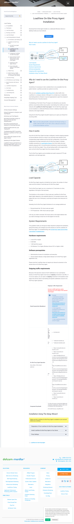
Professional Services (31, 478)
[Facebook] (62, 481)
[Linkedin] (67, 481)
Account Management (9, 100)
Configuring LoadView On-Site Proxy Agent (15, 54)
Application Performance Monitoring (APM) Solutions (10, 491)
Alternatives (31, 484)
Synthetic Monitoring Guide (29, 495)
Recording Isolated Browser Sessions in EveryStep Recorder (12, 124)
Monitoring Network (47, 487)
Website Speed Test (12, 499)
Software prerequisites (34, 69)
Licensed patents (42, 521)
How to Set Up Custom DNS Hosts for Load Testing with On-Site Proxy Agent (15, 58)
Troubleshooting (10, 90)
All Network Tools (12, 508)
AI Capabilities (9, 25)
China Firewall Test (12, 502)
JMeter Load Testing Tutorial (29, 491)
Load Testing (7, 23)
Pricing (48, 475)
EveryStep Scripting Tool (10, 97)
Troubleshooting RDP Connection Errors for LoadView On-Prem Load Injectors (13, 133)
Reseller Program (31, 475)
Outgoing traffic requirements (36, 71)
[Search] (19, 16)
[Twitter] (65, 481)
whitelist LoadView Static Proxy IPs (45, 93)
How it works (32, 44)
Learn (30, 487)
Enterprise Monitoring (48, 490)
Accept (47, 519)
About (47, 473)
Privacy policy (27, 521)
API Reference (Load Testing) (12, 80)
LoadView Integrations (11, 85)
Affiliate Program (31, 473)
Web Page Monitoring (12, 478)
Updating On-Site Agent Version (13, 63)
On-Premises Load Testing (14, 39)
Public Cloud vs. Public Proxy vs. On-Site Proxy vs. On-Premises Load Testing (14, 74)
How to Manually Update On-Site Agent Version (15, 67)
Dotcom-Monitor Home (12, 473)
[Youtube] (70, 481)
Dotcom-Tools (64, 494)
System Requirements (34, 65)
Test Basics (8, 28)
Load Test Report (10, 35)
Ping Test (12, 505)
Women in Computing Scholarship (30, 499)
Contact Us (48, 478)
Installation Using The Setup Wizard (38, 73)
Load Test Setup (10, 30)
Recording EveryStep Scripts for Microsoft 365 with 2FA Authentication (12, 120)
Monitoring (7, 95)
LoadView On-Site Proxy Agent (38, 442)
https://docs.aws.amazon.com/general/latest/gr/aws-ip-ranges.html (58, 304)
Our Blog (48, 496)
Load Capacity (32, 62)
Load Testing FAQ (10, 92)
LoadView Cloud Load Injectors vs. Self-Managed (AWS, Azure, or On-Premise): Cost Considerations (13, 144)
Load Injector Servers (46, 143)
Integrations (48, 484)
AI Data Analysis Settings (10, 110)
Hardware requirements (35, 67)
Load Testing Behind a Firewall (13, 37)
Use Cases (8, 88)
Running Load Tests (10, 32)
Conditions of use (34, 521)
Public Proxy (11, 70)
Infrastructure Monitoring (12, 484)
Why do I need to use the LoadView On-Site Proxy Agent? (43, 42)
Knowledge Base (48, 493)
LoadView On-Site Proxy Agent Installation (14, 50)
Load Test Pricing (10, 77)
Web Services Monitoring (12, 475)
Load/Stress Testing (12, 487)
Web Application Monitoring (12, 481)
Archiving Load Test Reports (11, 116)
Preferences (55, 519)
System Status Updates (30, 481)
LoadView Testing (64, 491)
